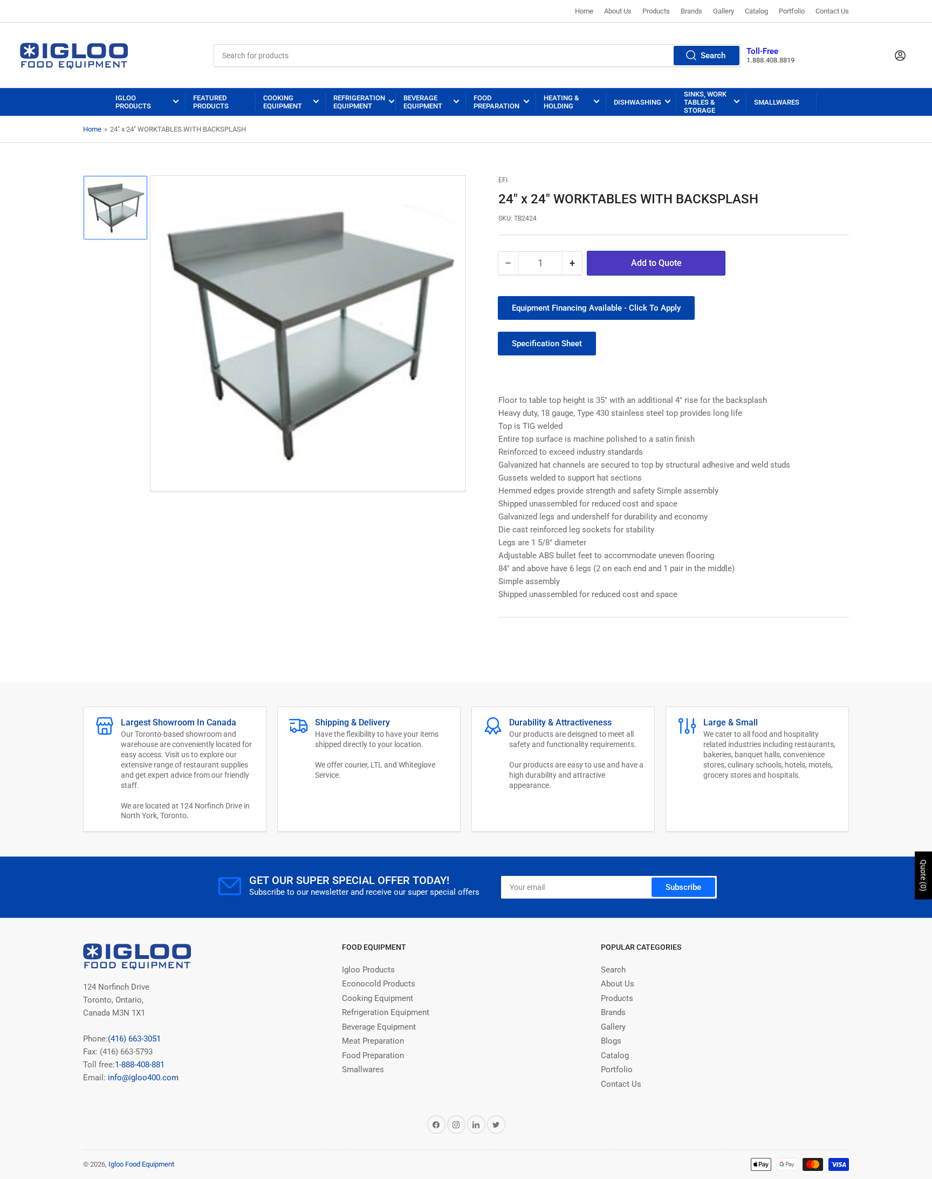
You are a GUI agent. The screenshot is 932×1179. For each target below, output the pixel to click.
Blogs (611, 1041)
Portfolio (792, 11)
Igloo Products (133, 102)
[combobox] (477, 55)
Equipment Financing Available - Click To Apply (596, 308)
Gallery (723, 11)
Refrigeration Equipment (359, 102)
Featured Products (211, 102)
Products (656, 11)
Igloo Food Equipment (141, 1164)
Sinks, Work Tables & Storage (705, 102)
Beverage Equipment (422, 102)
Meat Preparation (373, 1041)
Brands (691, 11)
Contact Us (832, 11)
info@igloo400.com (142, 1077)
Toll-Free (762, 51)
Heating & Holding (561, 102)
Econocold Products (378, 984)
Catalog (756, 11)
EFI (503, 180)
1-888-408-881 (140, 1065)
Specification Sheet (547, 343)
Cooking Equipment (282, 102)
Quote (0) (923, 876)
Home (584, 11)
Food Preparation (496, 102)
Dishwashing (637, 102)
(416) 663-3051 (134, 1039)
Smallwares (776, 102)
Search (713, 55)
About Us (618, 11)
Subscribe (683, 887)
